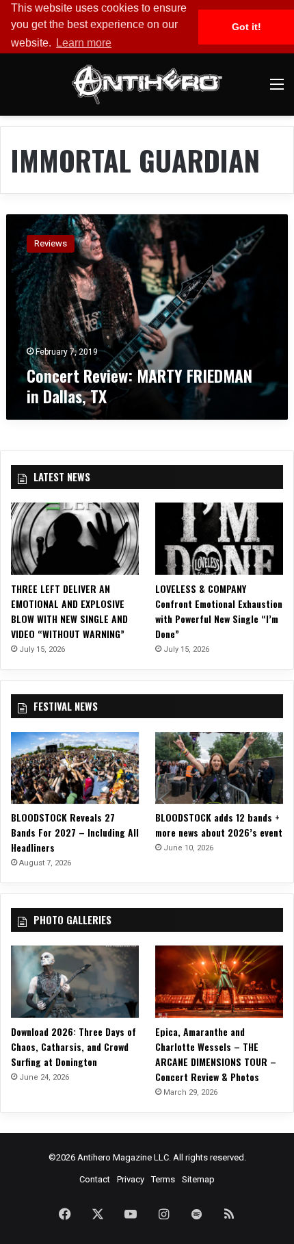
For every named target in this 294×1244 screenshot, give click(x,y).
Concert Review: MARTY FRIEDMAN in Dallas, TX (139, 385)
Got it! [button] (246, 26)
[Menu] (277, 89)
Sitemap (198, 1179)
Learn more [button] (83, 43)
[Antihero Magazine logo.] (147, 84)
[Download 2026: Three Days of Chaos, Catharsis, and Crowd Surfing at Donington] (75, 981)
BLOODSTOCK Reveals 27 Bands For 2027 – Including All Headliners (75, 832)
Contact (94, 1179)
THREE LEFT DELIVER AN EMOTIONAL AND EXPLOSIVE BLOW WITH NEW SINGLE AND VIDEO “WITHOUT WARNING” (69, 611)
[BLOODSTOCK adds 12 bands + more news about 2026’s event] (219, 768)
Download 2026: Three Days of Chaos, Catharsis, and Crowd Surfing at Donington (73, 1046)
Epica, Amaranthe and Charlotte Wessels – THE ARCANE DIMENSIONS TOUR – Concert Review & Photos (215, 1054)
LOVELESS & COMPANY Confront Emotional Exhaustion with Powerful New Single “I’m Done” (218, 611)
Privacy (130, 1179)
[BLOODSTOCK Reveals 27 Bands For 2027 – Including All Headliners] (75, 768)
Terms (163, 1179)
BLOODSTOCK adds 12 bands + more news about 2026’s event (218, 824)
